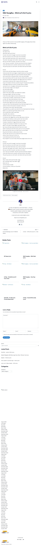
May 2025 (3, 440)
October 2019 (4, 528)
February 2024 (4, 463)
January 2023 (4, 483)
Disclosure (7, 544)
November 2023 (4, 468)
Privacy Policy (3, 544)
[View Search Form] (36, 2)
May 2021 (3, 514)
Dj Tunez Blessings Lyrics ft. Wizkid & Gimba (10, 231)
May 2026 (3, 425)
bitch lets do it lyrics (7, 195)
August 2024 (3, 454)
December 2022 (4, 485)
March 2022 (3, 499)
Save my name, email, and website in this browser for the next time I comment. (18, 334)
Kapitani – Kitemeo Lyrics (6, 357)
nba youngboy (14, 195)
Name (4, 331)
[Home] (3, 15)
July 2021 (3, 511)
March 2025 (3, 443)
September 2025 (4, 434)
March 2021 (3, 517)
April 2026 (3, 426)
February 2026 (4, 429)
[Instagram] (20, 539)
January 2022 (4, 502)
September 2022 (4, 489)
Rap (3, 10)
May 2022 (3, 496)
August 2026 (3, 421)
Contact (10, 544)
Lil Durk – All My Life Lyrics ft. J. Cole (30, 230)
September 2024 (4, 452)
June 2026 (3, 423)
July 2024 (3, 455)
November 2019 (4, 527)
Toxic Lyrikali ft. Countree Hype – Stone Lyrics (10, 360)
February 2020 (4, 524)
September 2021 (4, 508)
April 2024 (3, 460)
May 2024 (3, 459)
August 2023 (3, 473)
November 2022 (4, 486)
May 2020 (3, 522)
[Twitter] (22, 539)
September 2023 (4, 471)
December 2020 (4, 519)
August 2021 (3, 510)
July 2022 (3, 493)
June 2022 (3, 494)
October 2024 (4, 451)
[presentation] (11, 248)
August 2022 (3, 491)
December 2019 (4, 525)
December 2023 (4, 466)
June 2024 (3, 457)
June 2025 (3, 438)
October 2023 (4, 469)
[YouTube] (23, 539)
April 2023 (3, 479)
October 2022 (4, 488)
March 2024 (3, 462)
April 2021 (3, 516)
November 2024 (4, 449)
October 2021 (4, 507)
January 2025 (4, 446)
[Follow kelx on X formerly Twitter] (21, 224)
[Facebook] (19, 539)
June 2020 (3, 520)
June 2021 (3, 513)
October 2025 (4, 432)
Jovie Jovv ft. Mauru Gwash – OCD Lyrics (9, 363)
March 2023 (3, 480)
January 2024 (4, 465)
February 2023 (4, 482)
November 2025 (4, 431)
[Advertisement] (20, 381)
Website (29, 331)
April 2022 (3, 497)
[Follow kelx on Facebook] (19, 224)
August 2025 (3, 435)
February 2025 (4, 445)
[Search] (38, 345)
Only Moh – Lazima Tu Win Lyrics (7, 352)
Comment (5, 315)
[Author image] (3, 17)
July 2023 (3, 474)
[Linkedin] (17, 539)
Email (17, 331)
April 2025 (3, 442)
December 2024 (4, 448)
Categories (3, 369)
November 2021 (4, 505)
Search (2, 343)
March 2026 (3, 428)
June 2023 (3, 476)
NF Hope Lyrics (7, 256)
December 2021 (4, 503)
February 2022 (4, 500)
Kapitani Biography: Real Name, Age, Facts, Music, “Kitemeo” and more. (15, 355)
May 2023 (3, 477)
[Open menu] (39, 2)
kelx (6, 17)
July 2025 (3, 437)
